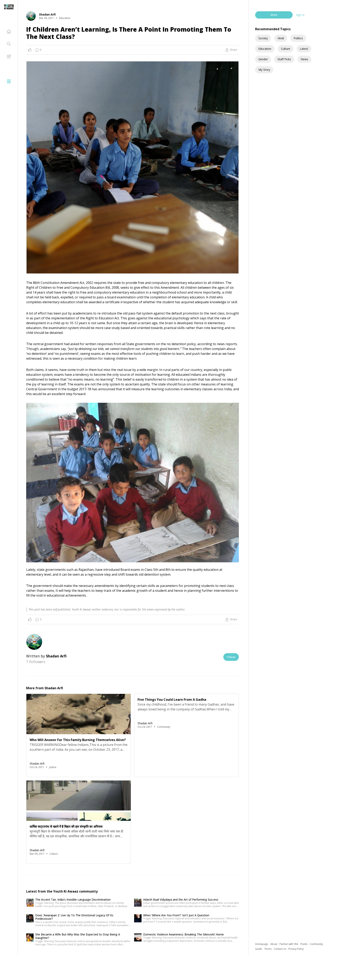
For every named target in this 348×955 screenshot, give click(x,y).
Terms (268, 949)
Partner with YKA (289, 944)
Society (263, 38)
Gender (263, 59)
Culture (285, 49)
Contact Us (280, 949)
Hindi (281, 38)
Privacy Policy (296, 949)
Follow (231, 657)
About (274, 944)
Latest (304, 49)
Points (304, 944)
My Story (264, 70)
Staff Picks (284, 59)
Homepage (262, 944)
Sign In (300, 15)
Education (264, 49)
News (304, 59)
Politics (298, 38)
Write (273, 15)
